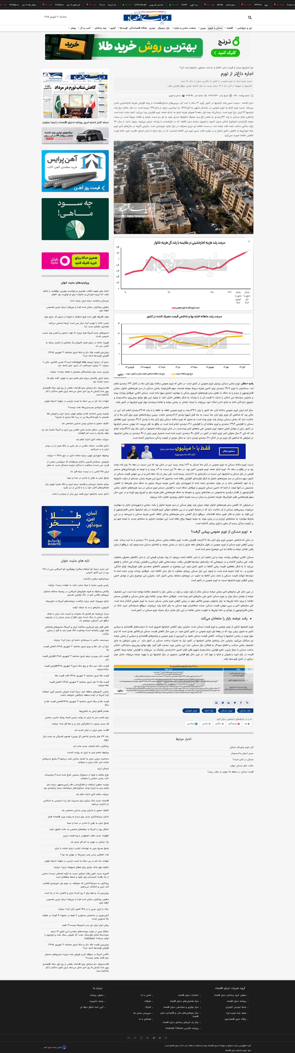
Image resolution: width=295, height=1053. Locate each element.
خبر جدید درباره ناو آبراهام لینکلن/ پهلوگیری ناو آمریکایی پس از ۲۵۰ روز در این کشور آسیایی (76, 570)
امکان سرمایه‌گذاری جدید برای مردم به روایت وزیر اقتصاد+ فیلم (78, 817)
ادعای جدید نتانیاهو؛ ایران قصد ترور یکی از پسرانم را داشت (80, 494)
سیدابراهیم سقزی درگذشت (96, 579)
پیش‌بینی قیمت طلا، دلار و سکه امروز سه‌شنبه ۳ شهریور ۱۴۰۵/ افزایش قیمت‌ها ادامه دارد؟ (78, 354)
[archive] (129, 1037)
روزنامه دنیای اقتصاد (236, 1001)
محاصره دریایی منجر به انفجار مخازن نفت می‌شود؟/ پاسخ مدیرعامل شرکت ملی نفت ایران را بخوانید (75, 760)
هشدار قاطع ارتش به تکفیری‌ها (94, 711)
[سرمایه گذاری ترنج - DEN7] (147, 47)
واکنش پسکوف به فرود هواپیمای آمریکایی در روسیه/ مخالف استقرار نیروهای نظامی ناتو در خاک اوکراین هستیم (76, 593)
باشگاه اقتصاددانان (138, 28)
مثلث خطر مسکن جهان (241, 765)
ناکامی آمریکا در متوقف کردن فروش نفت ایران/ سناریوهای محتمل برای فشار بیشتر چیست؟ (77, 956)
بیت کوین (165, 4)
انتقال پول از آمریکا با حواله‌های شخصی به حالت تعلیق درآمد (79, 829)
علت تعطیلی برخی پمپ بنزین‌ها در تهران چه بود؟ (84, 854)
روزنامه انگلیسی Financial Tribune (182, 1028)
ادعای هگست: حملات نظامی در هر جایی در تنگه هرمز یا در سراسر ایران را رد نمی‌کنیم (77, 447)
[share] (141, 1037)
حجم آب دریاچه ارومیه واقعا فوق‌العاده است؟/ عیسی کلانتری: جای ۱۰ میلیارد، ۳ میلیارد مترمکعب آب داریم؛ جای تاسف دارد (76, 364)
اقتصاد (229, 28)
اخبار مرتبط (183, 739)
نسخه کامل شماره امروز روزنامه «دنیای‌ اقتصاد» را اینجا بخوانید (75, 122)
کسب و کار (85, 28)
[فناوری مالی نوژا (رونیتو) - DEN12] (75, 527)
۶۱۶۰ (242, 95)
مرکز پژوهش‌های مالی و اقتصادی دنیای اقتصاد (179, 1014)
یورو (237, 4)
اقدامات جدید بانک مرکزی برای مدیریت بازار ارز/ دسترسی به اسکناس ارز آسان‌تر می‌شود (76, 802)
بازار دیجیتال (164, 28)
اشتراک (148, 1007)
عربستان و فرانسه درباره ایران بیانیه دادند (89, 301)
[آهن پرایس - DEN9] (75, 171)
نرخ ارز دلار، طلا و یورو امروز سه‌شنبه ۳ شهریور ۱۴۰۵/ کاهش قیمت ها (76, 648)
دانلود (120, 375)
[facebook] (241, 703)
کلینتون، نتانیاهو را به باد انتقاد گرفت (91, 607)
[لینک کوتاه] (247, 703)
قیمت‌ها (123, 28)
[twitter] (234, 703)
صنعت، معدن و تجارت (184, 28)
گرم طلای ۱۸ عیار (44, 4)
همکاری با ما (145, 1019)
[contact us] (135, 1037)
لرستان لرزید (103, 768)
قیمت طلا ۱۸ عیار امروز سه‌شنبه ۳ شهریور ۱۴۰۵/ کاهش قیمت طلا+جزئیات (79, 683)
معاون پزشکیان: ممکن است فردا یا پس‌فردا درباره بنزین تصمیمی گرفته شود (77, 309)
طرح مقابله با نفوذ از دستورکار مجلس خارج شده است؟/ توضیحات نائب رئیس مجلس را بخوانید (77, 776)
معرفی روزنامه (96, 995)
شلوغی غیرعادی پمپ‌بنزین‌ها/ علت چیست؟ (88, 407)
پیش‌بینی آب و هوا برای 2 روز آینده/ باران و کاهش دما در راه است (77, 893)
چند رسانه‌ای (100, 28)
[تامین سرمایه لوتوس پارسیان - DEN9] (75, 219)
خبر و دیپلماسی (244, 28)
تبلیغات (147, 1001)
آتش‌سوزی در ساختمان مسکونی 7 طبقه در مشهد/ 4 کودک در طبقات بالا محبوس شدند (75, 917)
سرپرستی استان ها (142, 1013)
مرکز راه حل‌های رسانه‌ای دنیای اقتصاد (181, 1022)
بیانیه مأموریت (96, 1001)
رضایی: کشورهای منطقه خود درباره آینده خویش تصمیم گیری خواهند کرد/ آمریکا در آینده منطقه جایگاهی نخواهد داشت (75, 693)
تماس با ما (146, 995)
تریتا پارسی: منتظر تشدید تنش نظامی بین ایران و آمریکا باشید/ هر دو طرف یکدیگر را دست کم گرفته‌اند (75, 431)
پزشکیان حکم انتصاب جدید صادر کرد (91, 746)
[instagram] (165, 1037)
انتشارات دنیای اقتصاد (188, 995)
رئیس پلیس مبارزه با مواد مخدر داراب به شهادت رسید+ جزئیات (78, 585)
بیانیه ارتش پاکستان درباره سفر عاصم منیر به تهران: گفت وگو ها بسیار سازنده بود (78, 380)
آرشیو (113, 28)
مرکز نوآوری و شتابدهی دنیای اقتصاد (181, 1007)
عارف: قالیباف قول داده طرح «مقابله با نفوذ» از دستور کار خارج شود (76, 317)
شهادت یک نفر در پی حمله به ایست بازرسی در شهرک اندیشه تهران (77, 401)
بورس (202, 28)
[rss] (147, 1037)
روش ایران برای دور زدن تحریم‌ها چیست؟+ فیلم (85, 925)
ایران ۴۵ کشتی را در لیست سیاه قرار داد (89, 471)
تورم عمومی (191, 710)
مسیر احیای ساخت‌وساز (242, 753)
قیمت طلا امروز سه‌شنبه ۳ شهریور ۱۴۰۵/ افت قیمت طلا (82, 675)
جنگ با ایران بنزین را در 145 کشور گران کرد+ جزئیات (83, 909)
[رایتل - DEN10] (75, 260)
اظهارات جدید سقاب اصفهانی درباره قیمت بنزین (86, 835)
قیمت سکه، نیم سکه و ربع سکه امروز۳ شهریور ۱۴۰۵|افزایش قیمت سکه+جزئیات (76, 667)
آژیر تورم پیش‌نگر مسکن (241, 747)
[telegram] (222, 703)
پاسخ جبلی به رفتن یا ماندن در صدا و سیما (88, 478)
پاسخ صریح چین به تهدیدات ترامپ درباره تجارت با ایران (82, 848)
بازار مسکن (245, 710)
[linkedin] (228, 703)
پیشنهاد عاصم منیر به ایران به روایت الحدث (88, 752)
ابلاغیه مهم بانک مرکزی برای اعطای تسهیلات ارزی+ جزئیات (81, 867)
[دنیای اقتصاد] (147, 17)
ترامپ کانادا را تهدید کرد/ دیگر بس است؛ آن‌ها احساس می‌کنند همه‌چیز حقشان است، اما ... (79, 325)
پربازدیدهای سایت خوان (75, 283)
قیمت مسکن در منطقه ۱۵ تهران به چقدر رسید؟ (230, 772)
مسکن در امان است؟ (243, 759)
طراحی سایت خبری (54, 1047)
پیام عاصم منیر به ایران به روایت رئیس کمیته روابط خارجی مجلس (77, 717)
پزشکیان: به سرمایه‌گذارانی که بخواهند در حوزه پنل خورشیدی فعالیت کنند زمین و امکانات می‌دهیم (76, 885)
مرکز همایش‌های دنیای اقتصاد (184, 1001)
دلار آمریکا (83, 4)
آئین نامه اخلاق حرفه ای (91, 1007)
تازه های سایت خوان (75, 560)
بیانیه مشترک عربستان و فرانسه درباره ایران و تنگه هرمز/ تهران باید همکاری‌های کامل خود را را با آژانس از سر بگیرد (77, 486)
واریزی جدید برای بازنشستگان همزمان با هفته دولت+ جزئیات (79, 372)
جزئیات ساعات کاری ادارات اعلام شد (92, 439)
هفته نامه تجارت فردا (236, 1013)
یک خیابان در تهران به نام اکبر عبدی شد (90, 842)
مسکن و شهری (215, 28)
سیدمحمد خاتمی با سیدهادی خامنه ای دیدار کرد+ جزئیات (81, 640)
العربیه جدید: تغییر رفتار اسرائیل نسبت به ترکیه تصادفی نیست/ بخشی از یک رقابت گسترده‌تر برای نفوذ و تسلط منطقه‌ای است (75, 875)
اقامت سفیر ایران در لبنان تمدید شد (91, 730)
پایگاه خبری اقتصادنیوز (235, 1019)
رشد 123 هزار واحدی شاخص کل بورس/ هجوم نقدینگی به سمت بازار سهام (76, 738)
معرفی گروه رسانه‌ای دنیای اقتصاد (230, 995)
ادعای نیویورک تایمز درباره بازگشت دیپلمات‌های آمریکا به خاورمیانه (77, 601)
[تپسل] (123, 445)
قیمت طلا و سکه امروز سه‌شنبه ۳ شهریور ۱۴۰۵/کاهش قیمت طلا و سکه (76, 703)
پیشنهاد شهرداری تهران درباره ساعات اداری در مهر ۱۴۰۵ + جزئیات (78, 455)
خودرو (152, 28)
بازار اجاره (209, 710)
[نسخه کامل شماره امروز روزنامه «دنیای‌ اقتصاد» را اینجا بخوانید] (75, 94)
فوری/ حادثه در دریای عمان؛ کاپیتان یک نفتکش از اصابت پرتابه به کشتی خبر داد (77, 344)
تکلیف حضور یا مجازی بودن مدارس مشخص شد (85, 423)
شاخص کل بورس (127, 4)
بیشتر (73, 28)
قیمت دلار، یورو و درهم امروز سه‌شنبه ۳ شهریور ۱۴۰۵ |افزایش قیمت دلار (75, 658)
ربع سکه (273, 4)
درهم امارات (201, 4)
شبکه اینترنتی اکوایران (236, 1007)
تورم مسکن (227, 710)
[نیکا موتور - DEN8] (75, 135)
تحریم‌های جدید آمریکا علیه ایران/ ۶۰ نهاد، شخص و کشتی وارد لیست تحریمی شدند (75, 334)
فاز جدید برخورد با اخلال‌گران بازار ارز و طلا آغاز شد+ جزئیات (80, 724)
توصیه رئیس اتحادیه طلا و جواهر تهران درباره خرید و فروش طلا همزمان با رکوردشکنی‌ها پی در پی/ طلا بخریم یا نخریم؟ (78, 415)
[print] (216, 703)
